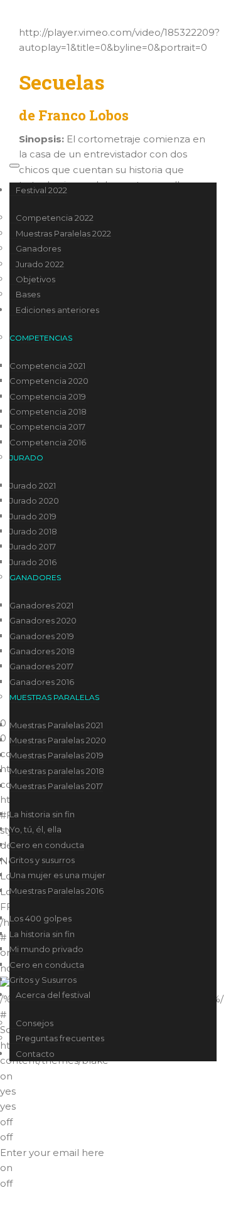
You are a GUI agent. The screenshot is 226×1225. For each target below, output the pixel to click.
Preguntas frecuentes (60, 1038)
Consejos (34, 1023)
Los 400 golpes (40, 918)
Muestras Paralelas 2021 (56, 725)
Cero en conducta (46, 845)
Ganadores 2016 (41, 682)
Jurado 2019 (32, 516)
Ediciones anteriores (57, 310)
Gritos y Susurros (43, 980)
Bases (28, 294)
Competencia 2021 (47, 366)
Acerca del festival (53, 995)
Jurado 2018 (33, 531)
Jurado (26, 457)
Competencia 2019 (47, 396)
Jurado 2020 (34, 501)
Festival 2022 (41, 190)
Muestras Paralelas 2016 (56, 891)
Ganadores (38, 248)
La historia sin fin (42, 814)
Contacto (35, 1054)
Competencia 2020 (49, 381)
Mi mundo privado (46, 949)
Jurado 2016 (32, 562)
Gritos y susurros (42, 860)
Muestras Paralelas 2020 (57, 740)
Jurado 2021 (32, 485)
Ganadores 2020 (43, 620)
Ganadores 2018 (42, 651)
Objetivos (35, 279)
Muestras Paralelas (54, 697)
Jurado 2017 (32, 546)
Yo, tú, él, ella (35, 829)
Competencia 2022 (55, 218)
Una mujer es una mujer (57, 875)
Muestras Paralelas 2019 (56, 755)
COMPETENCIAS (40, 337)
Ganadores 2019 (41, 636)
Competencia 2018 (48, 411)
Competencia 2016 (47, 442)
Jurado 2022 (40, 264)
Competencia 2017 (47, 427)
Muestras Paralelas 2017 (56, 786)
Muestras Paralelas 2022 (63, 233)
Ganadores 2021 (41, 605)
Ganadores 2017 (41, 666)
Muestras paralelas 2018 (56, 771)
